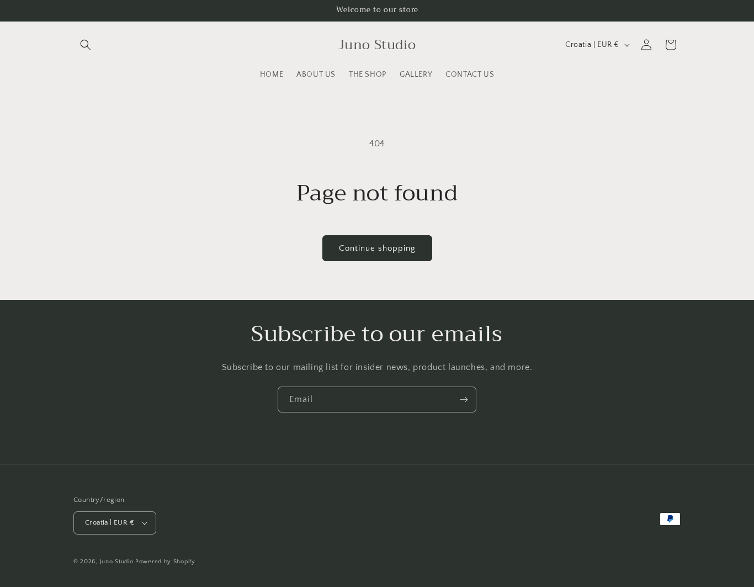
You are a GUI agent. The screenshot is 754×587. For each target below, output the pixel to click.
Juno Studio (117, 561)
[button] (85, 45)
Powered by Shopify (165, 561)
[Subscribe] (464, 400)
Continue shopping (377, 248)
